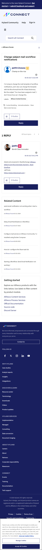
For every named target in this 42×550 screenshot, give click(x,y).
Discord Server (10, 310)
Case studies (6, 368)
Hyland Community (10, 22)
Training (5, 481)
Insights (5, 377)
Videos (4, 405)
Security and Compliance (15, 518)
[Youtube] (28, 356)
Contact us (21, 342)
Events (4, 477)
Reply (21, 123)
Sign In (32, 22)
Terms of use (28, 514)
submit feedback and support (22, 6)
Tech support (6, 490)
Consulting (6, 429)
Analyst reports (7, 372)
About (4, 453)
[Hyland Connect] (16, 14)
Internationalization (23, 105)
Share (32, 105)
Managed (5, 425)
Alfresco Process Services (14, 300)
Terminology (6, 396)
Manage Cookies (21, 541)
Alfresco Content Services (18, 99)
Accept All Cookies (21, 546)
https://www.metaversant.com (14, 173)
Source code (9, 307)
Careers (4, 449)
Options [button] (38, 47)
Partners (5, 457)
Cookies (18, 514)
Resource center (7, 392)
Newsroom (6, 466)
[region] (21, 534)
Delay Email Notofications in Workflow (16, 222)
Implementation (7, 420)
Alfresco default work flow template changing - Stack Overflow (20, 165)
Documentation (7, 486)
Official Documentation (14, 303)
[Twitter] (11, 356)
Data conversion (7, 433)
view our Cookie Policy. (26, 536)
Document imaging (8, 438)
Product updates (7, 409)
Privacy (10, 514)
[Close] (39, 521)
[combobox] (21, 38)
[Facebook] (5, 356)
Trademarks (30, 518)
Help (24, 22)
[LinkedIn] (22, 356)
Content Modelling (11, 105)
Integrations (6, 381)
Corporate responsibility (10, 462)
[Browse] (5, 29)
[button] (6, 116)
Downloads (6, 401)
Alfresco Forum (8, 47)
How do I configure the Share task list (16, 249)
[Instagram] (16, 356)
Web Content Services (10, 108)
